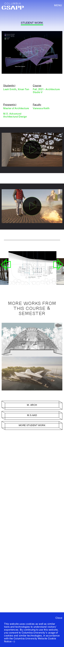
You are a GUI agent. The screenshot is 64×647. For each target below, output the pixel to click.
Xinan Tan (23, 89)
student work (32, 23)
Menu (58, 5)
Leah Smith (9, 89)
